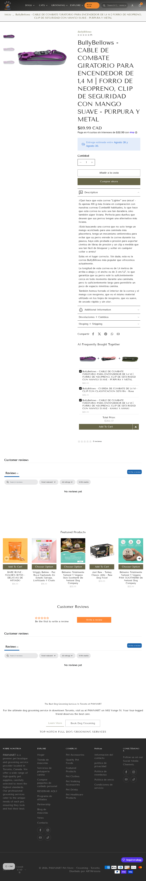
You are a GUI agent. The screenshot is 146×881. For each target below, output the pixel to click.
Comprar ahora (109, 181)
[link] (55, 723)
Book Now (89, 5)
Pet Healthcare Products (74, 796)
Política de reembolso (100, 773)
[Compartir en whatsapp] (112, 334)
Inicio (7, 14)
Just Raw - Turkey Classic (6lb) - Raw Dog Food (102, 575)
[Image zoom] (42, 56)
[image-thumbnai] (9, 36)
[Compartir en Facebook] (93, 334)
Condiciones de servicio (103, 786)
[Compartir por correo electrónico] (118, 334)
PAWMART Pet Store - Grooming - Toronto (74, 867)
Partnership (43, 804)
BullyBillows (84, 31)
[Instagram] (48, 830)
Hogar (40, 754)
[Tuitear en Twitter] (99, 334)
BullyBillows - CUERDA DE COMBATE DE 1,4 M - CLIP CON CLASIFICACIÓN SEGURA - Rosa (109, 390)
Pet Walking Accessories (73, 783)
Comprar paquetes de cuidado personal (47, 783)
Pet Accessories (75, 754)
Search (122, 5)
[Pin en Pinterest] (106, 334)
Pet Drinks (72, 789)
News (40, 817)
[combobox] (112, 5)
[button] (109, 172)
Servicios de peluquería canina (44, 771)
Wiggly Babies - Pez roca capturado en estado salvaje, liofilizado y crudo (44, 576)
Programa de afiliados (44, 798)
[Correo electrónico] (40, 837)
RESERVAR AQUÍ (47, 791)
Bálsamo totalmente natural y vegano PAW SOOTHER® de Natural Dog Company (131, 577)
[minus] (80, 162)
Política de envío (104, 779)
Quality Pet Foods (72, 761)
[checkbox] (84, 482)
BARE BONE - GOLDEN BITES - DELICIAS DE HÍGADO (15, 576)
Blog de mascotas (42, 811)
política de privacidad (100, 765)
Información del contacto (103, 756)
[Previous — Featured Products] (6, 558)
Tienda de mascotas (43, 761)
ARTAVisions (93, 871)
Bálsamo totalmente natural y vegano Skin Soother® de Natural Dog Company (73, 577)
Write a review (134, 472)
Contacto (42, 822)
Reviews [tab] (11, 473)
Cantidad (83, 155)
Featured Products (71, 770)
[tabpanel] (73, 501)
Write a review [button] (94, 619)
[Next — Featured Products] (139, 558)
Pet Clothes (72, 776)
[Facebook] (40, 830)
